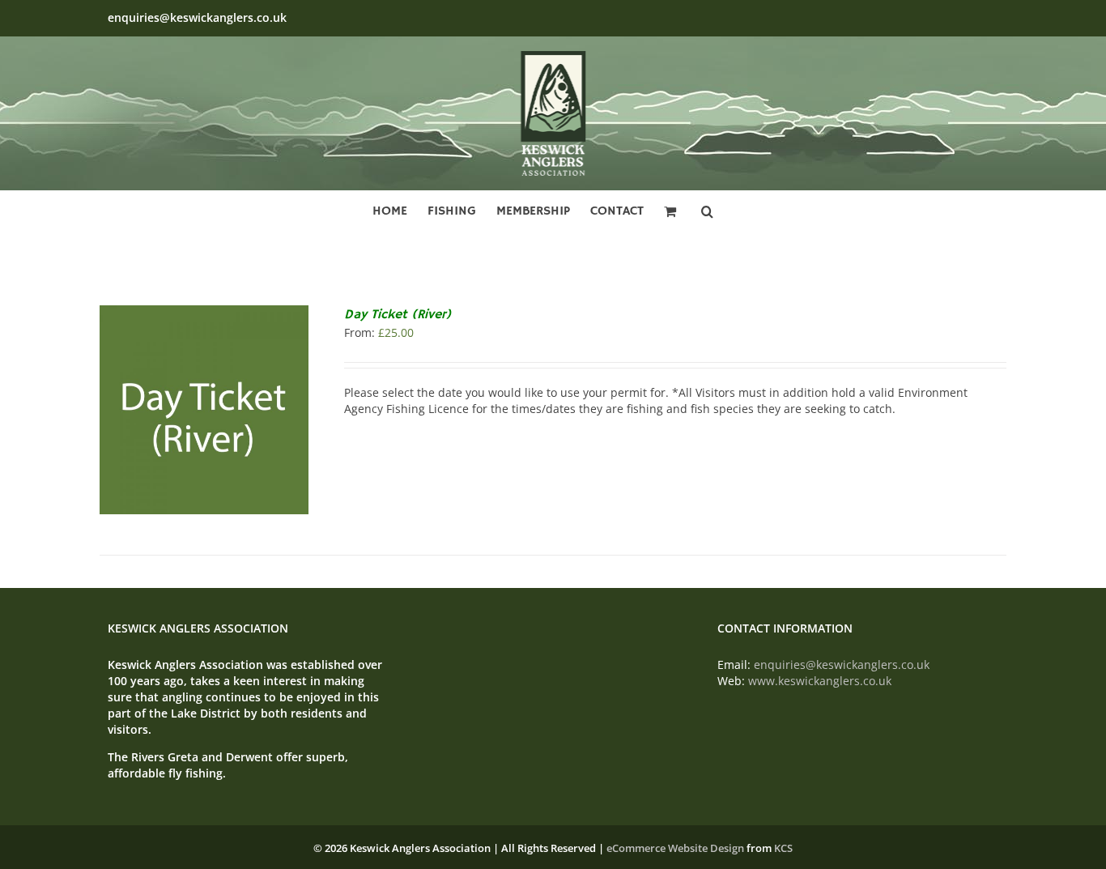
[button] (707, 209)
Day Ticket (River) (397, 315)
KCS (783, 848)
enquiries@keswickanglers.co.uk (197, 17)
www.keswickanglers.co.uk (819, 680)
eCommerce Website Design (675, 848)
